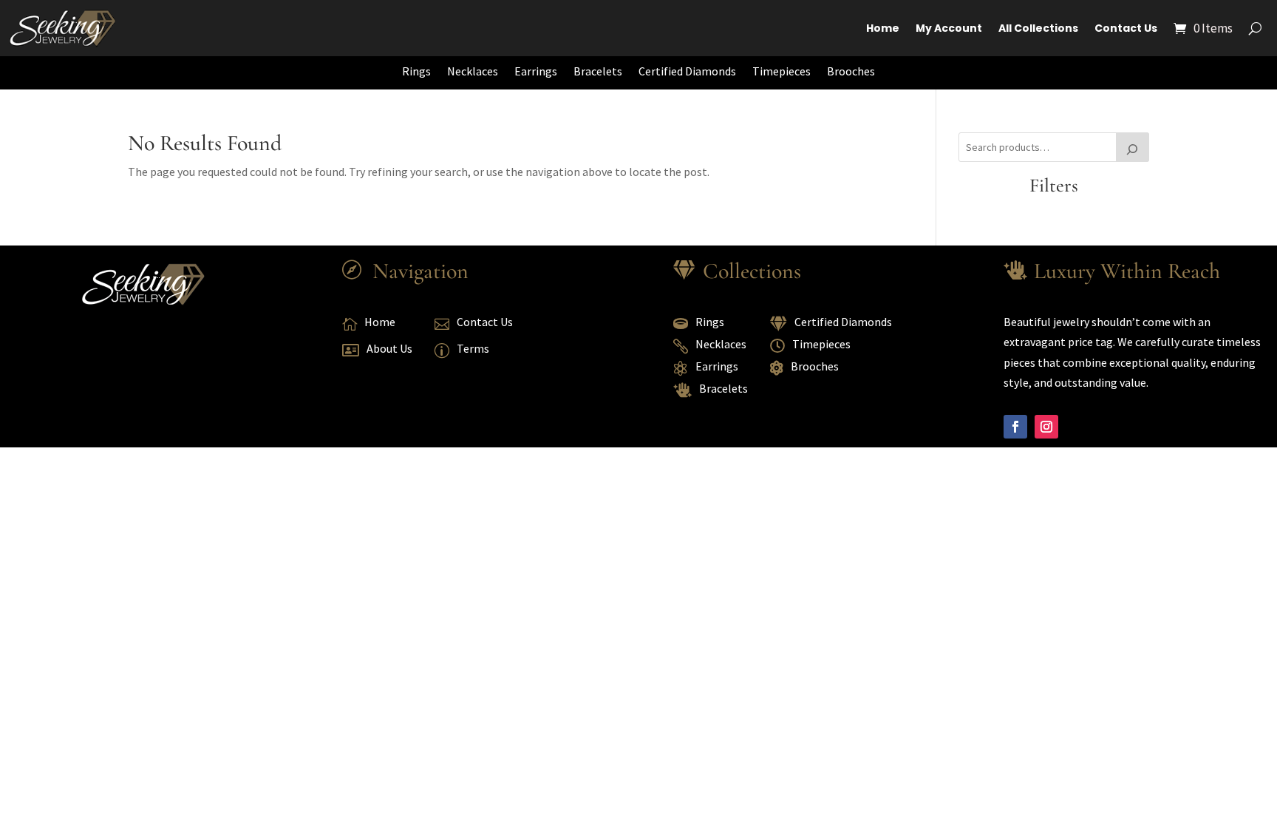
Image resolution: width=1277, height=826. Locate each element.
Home (882, 28)
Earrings (535, 71)
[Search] (1133, 147)
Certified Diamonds (687, 71)
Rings (416, 71)
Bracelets (597, 71)
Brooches (851, 71)
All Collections (1038, 28)
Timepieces (781, 71)
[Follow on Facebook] (1015, 427)
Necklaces (472, 71)
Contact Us (1125, 28)
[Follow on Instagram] (1046, 427)
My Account (949, 28)
